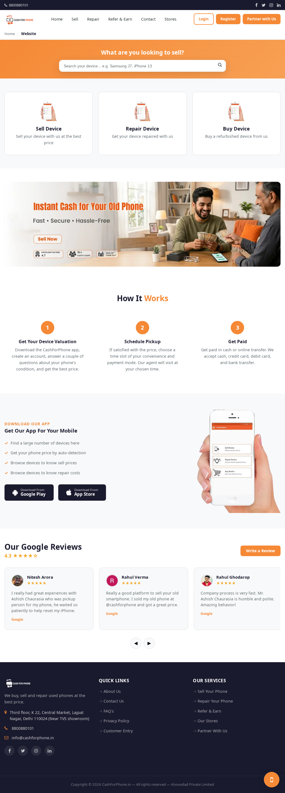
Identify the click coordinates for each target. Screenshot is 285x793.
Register (228, 18)
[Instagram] (271, 5)
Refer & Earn (120, 19)
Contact (148, 19)
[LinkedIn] (279, 5)
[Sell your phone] (271, 779)
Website (28, 33)
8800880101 (17, 5)
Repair (93, 19)
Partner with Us (261, 18)
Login (204, 18)
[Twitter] (264, 5)
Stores (170, 19)
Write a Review (260, 550)
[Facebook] (256, 5)
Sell (75, 19)
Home (57, 19)
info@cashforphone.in (33, 737)
